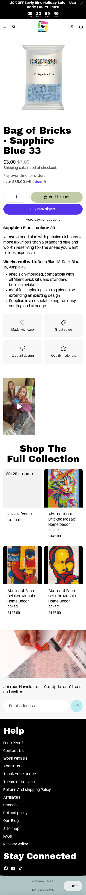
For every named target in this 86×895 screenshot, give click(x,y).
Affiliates (11, 797)
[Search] (13, 26)
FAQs (7, 836)
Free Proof (13, 743)
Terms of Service (19, 782)
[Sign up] (77, 706)
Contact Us (13, 751)
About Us (11, 766)
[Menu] (5, 26)
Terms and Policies (43, 890)
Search (10, 805)
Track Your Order (19, 774)
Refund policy (15, 813)
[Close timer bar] (81, 3)
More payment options (43, 219)
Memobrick (47, 881)
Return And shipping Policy (27, 790)
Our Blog (11, 821)
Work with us (15, 758)
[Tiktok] (20, 868)
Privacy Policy (15, 844)
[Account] (71, 26)
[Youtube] (13, 868)
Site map (11, 829)
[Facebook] (5, 868)
